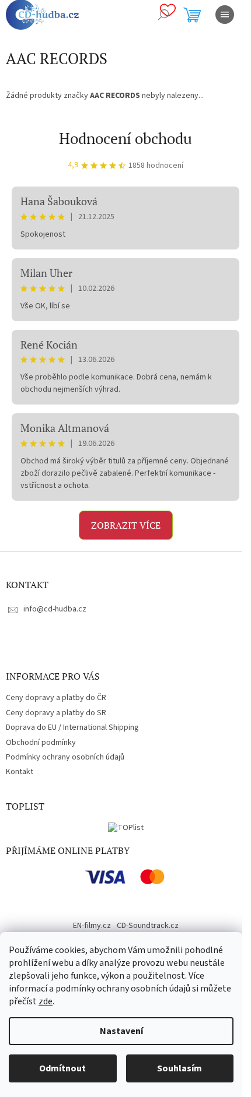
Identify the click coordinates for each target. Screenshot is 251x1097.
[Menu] (224, 14)
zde (46, 1001)
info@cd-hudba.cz (54, 609)
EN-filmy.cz (92, 925)
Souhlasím (179, 1068)
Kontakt (19, 772)
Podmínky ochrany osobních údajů (65, 757)
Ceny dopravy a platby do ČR (56, 698)
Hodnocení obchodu (125, 138)
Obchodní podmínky (41, 742)
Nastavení (121, 1031)
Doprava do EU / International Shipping (72, 727)
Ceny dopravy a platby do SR (56, 713)
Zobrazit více (126, 525)
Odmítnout (62, 1068)
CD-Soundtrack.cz (148, 925)
